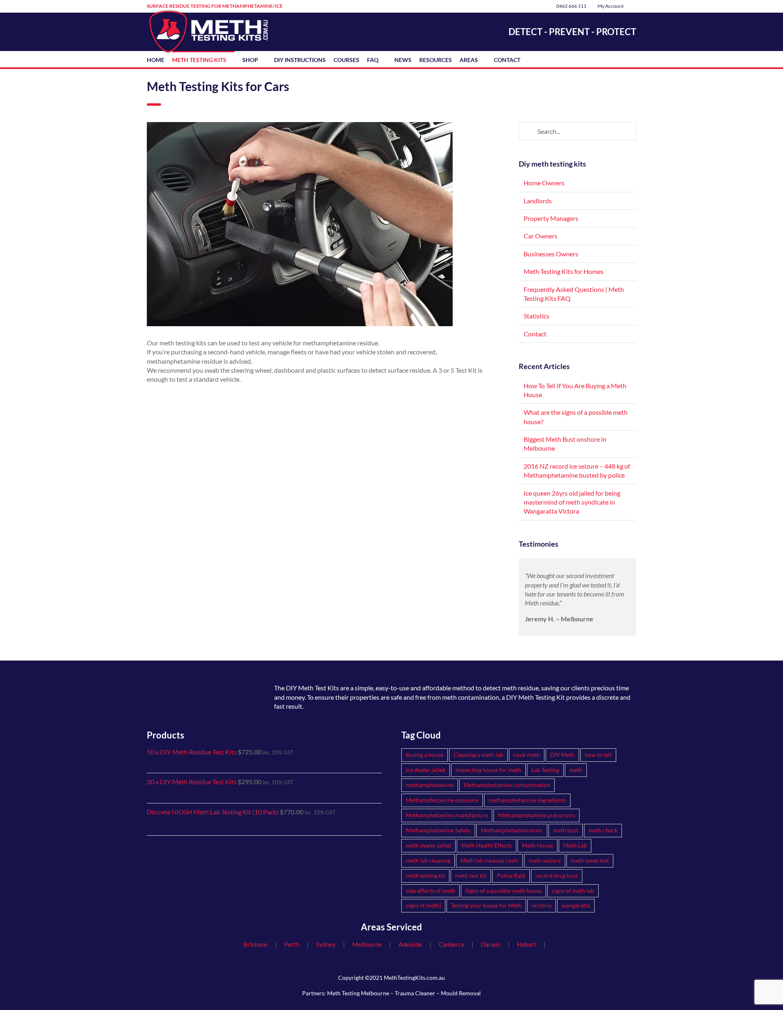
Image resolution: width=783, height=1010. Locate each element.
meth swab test (590, 860)
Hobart (526, 944)
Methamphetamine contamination (507, 784)
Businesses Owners (551, 254)
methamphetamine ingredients (527, 799)
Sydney (326, 944)
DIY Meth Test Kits (312, 688)
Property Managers (551, 218)
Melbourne (367, 944)
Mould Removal (461, 993)
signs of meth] (423, 905)
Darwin (490, 944)
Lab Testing (545, 769)
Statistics (536, 316)
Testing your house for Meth (486, 905)
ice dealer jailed (425, 769)
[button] (530, 59)
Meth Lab (575, 845)
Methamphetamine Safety (438, 830)
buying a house (424, 754)
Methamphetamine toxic (512, 830)
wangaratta (576, 905)
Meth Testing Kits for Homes (564, 271)
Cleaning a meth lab (478, 754)
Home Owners (544, 183)
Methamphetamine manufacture (447, 815)
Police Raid (511, 875)
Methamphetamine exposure (442, 799)
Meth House (537, 845)
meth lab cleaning (428, 860)
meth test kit (471, 875)
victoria (541, 905)
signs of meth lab (573, 890)
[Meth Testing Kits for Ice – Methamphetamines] (187, 680)
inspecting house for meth (488, 769)
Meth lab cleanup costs (489, 860)
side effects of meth (430, 890)
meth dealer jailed (428, 845)
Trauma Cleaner (415, 993)
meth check (602, 830)
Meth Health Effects (486, 845)
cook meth (526, 754)
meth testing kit (425, 875)
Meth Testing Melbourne (358, 993)
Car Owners (540, 236)
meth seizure (545, 860)
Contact (535, 334)
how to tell (598, 754)
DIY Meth (562, 754)
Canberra (451, 944)
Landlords (538, 201)
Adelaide (410, 944)
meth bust (565, 830)
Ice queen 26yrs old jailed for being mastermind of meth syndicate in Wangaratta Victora (572, 502)
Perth (291, 944)
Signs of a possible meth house (503, 890)
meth (575, 769)
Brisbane (255, 944)
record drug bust (556, 875)
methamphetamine (429, 784)
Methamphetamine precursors (536, 815)
